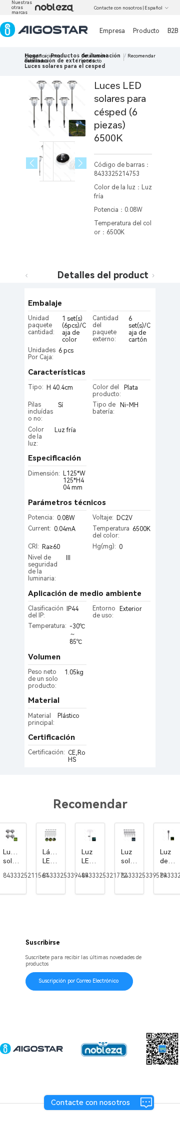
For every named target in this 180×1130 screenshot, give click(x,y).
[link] (64, 66)
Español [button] (153, 7)
